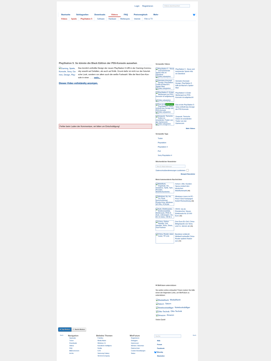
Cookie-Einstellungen (138, 351)
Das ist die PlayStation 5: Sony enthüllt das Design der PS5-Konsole (185, 107)
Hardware (112, 19)
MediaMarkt (175, 300)
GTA (99, 351)
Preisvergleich (140, 14)
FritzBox (100, 338)
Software (100, 19)
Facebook (160, 348)
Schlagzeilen (82, 14)
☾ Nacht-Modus (79, 329)
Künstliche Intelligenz (105, 345)
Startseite (65, 14)
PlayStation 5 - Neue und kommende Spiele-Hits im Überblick (185, 71)
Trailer (160, 138)
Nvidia (100, 348)
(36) (180, 216)
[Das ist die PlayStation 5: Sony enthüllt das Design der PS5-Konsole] (165, 108)
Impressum (135, 343)
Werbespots (125, 19)
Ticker (71, 340)
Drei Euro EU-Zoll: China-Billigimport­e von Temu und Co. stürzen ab (185, 224)
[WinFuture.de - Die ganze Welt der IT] (82, 7)
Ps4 (159, 151)
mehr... (97, 77)
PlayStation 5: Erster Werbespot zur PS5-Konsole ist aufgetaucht (184, 95)
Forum (159, 344)
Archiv (71, 353)
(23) (179, 241)
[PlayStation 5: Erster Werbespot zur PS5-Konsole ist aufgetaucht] (165, 96)
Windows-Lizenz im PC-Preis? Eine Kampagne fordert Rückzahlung (184, 198)
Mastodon (161, 356)
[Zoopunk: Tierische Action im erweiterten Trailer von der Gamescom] (165, 120)
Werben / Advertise (137, 345)
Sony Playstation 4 (165, 155)
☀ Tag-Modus (65, 329)
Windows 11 (102, 343)
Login (137, 6)
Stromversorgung (104, 356)
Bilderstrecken (74, 351)
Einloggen (134, 340)
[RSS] (185, 14)
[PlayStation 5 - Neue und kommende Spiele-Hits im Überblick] (165, 73)
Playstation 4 (163, 147)
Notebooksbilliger (182, 307)
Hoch (61, 335)
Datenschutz (135, 348)
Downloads (99, 14)
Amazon (170, 315)
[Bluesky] (194, 15)
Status (133, 353)
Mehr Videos (190, 128)
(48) (192, 201)
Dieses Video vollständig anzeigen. (78, 83)
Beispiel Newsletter (188, 174)
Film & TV (148, 19)
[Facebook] (190, 14)
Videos (114, 14)
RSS (158, 341)
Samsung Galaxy (103, 353)
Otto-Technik (176, 311)
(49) (188, 191)
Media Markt (102, 340)
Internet (137, 19)
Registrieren (147, 6)
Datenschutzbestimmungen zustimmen (170, 170)
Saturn (168, 303)
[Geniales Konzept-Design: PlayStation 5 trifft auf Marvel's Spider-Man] (165, 85)
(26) (191, 226)
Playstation (162, 143)
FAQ (126, 14)
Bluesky (160, 352)
